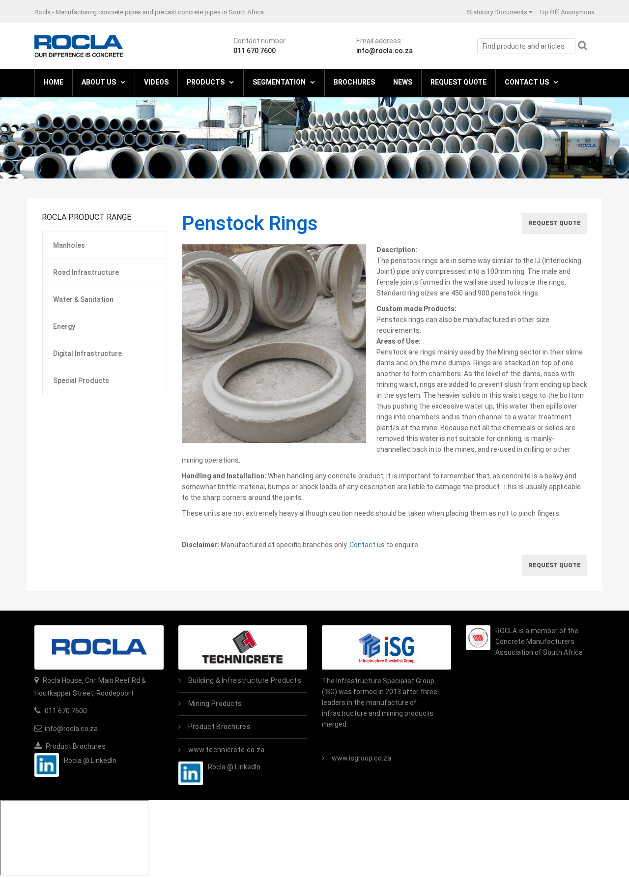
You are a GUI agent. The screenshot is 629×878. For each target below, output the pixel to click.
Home (53, 82)
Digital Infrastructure (87, 353)
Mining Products (215, 703)
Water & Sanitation (83, 299)
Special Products (81, 380)
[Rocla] (78, 45)
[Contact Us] (99, 647)
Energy (64, 326)
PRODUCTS (206, 82)
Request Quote (458, 82)
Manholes (69, 245)
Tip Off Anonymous (567, 12)
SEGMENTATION (279, 82)
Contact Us (527, 82)
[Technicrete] (243, 647)
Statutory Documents (497, 12)
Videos (156, 82)
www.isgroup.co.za (361, 758)
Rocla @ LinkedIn (90, 760)
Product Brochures (75, 746)
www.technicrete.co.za (226, 750)
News (402, 82)
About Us (99, 82)
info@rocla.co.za (384, 51)
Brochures (354, 82)
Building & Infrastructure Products (244, 680)
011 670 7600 (254, 51)
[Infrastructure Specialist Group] (386, 647)
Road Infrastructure (86, 272)
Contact (363, 545)
